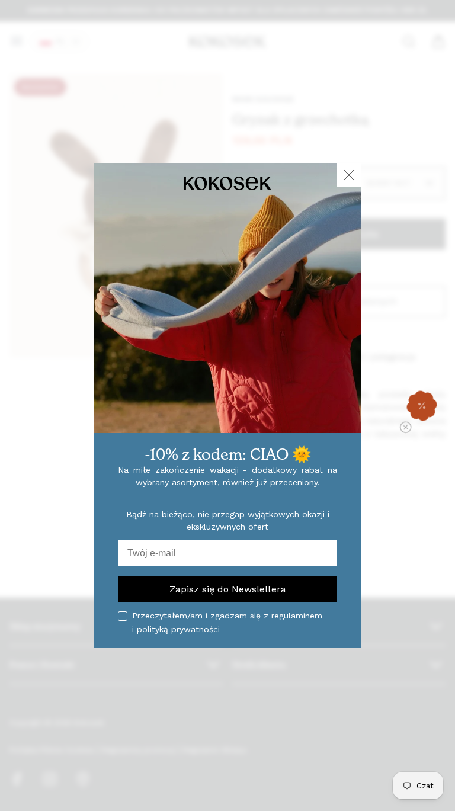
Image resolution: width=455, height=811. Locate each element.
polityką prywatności (178, 629)
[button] (421, 405)
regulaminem (296, 615)
